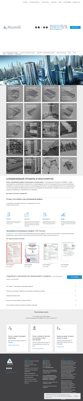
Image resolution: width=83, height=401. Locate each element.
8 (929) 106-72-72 (57, 28)
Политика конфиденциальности (11, 372)
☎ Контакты (18, 54)
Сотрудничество (76, 2)
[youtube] (36, 27)
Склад (69, 52)
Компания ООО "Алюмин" (12, 233)
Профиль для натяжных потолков (31, 375)
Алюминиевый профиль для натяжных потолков (67, 107)
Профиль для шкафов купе (29, 373)
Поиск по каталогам (61, 52)
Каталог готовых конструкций (27, 52)
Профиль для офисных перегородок (31, 360)
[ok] (9, 368)
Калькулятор (10, 54)
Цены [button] (4, 54)
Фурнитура (26, 382)
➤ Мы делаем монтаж (34, 2)
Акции (60, 2)
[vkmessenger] (44, 27)
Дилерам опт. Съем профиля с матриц (45, 52)
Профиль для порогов (49, 141)
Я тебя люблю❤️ (67, 2)
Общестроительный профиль (30, 379)
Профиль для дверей (28, 362)
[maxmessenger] (47, 27)
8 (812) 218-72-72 (57, 25)
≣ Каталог (25, 2)
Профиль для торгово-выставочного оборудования (31, 161)
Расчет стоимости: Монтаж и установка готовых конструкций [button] (41, 338)
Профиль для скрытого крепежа (30, 381)
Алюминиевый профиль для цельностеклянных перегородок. (49, 125)
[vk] (39, 27)
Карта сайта (8, 373)
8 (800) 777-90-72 (57, 26)
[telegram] (11, 368)
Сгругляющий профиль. (49, 105)
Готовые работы (45, 2)
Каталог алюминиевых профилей (10, 52)
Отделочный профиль (28, 377)
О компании (54, 2)
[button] (75, 27)
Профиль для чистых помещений (31, 368)
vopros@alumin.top (57, 29)
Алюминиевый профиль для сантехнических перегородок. (31, 89)
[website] (41, 27)
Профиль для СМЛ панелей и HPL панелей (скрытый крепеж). (67, 89)
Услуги (74, 52)
